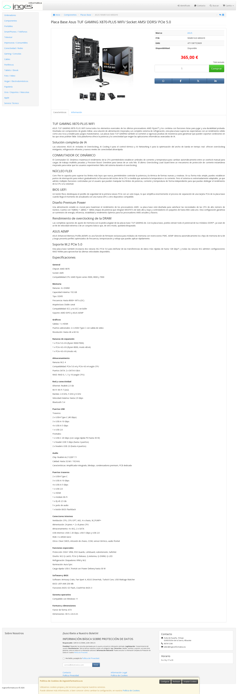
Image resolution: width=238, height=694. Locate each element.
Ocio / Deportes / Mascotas (16, 92)
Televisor (8, 37)
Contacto (201, 5)
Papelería (8, 86)
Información (76, 112)
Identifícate (185, 5)
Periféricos (9, 64)
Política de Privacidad (80, 652)
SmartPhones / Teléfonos (15, 31)
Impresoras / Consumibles (16, 42)
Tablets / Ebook (11, 70)
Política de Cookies (131, 690)
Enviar (96, 665)
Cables (7, 59)
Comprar (216, 68)
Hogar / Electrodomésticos (16, 81)
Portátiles (8, 26)
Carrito (228, 5)
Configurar (165, 681)
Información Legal (119, 672)
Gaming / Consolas (12, 53)
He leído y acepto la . (83, 658)
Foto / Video (9, 75)
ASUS (189, 33)
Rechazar (176, 681)
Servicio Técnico (11, 103)
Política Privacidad (71, 675)
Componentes (10, 20)
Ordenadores (10, 15)
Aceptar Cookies (190, 681)
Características (59, 112)
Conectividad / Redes (13, 48)
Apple (6, 97)
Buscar (215, 5)
